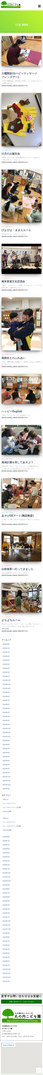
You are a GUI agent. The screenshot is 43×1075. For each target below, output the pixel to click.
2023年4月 (6, 760)
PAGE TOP (40, 1041)
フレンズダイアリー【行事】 (12, 807)
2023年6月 (6, 752)
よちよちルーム (11, 620)
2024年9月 (6, 692)
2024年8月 (6, 696)
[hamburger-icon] (38, 6)
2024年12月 (7, 680)
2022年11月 (6, 780)
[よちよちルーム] (21, 598)
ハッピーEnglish (12, 411)
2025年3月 (6, 668)
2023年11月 (6, 732)
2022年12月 (7, 777)
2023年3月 (6, 764)
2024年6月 (6, 704)
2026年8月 (6, 644)
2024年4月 (6, 712)
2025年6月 (6, 656)
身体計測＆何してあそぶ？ (17, 462)
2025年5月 (6, 660)
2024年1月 (6, 724)
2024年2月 (6, 720)
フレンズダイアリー (7, 70)
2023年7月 (6, 748)
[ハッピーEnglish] (21, 389)
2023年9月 (6, 740)
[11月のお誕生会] (21, 119)
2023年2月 (6, 768)
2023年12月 (7, 728)
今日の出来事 (7, 811)
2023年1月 (6, 772)
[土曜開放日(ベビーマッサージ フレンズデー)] (21, 51)
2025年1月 (6, 676)
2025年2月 (6, 672)
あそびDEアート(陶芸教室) (18, 515)
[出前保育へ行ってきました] (21, 547)
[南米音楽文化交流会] (21, 259)
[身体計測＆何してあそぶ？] (21, 440)
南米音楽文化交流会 (13, 281)
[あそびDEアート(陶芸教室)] (21, 493)
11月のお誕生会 (11, 153)
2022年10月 (7, 785)
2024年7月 (6, 700)
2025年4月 (6, 664)
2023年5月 (6, 756)
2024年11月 (6, 684)
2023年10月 (7, 736)
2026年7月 (6, 648)
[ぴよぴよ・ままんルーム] (21, 196)
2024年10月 (7, 688)
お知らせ (5, 799)
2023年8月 (6, 744)
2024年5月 (6, 708)
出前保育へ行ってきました (18, 569)
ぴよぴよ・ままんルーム (16, 230)
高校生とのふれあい (14, 358)
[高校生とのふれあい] (21, 323)
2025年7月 (6, 652)
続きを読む (5, 628)
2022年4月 (6, 788)
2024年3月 (6, 716)
